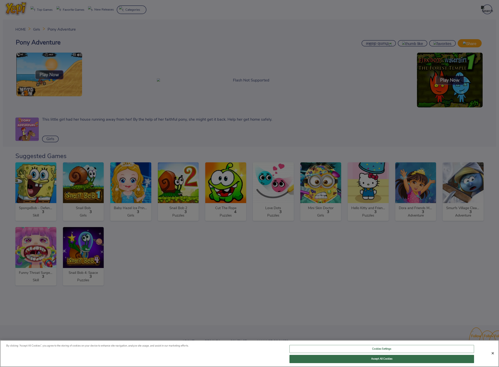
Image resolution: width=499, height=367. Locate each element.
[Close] (492, 353)
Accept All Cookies (381, 359)
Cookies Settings (381, 349)
